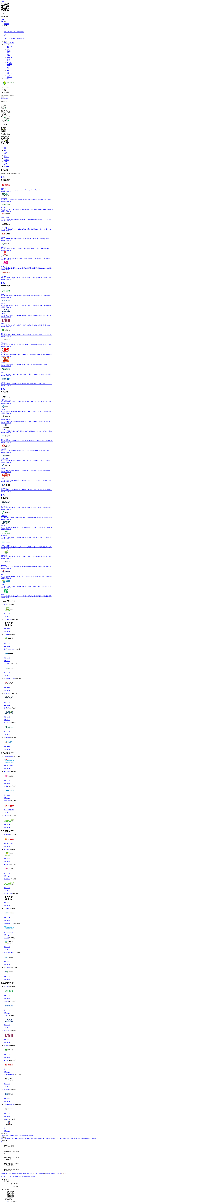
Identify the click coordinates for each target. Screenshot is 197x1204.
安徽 (37, 1138)
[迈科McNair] (6, 504)
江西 (43, 1138)
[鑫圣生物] (6, 351)
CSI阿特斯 (7, 801)
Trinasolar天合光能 (9, 756)
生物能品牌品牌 (14, 1135)
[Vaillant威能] (6, 196)
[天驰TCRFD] (6, 553)
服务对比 (11, 32)
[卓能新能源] (6, 534)
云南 (71, 1138)
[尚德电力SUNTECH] (6, 216)
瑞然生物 (6, 1045)
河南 (48, 1138)
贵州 (68, 1138)
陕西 (76, 1138)
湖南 (54, 1138)
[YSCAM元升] (6, 274)
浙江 (35, 1138)
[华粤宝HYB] (6, 514)
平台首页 (6, 24)
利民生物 (6, 1030)
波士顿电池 (7, 663)
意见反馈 (16, 38)
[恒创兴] (6, 583)
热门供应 (9, 75)
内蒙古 (19, 1138)
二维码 (2, 19)
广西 (59, 1138)
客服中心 (6, 78)
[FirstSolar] (6, 255)
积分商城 (11, 38)
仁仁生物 (6, 1001)
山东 (46, 1138)
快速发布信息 (4, 98)
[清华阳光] (6, 186)
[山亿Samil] (6, 245)
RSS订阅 (58, 1173)
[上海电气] (6, 467)
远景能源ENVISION (9, 1104)
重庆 (10, 1138)
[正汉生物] (6, 312)
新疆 (87, 1138)
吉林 (25, 1138)
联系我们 (21, 38)
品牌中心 (9, 62)
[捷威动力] (6, 524)
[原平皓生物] (6, 341)
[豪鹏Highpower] (6, 573)
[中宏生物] (6, 371)
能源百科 (9, 65)
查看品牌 (3, 191)
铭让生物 (6, 986)
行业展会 (9, 56)
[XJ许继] (6, 477)
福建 (40, 1138)
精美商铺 (21, 32)
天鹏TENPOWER (9, 649)
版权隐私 (19, 1173)
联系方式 (8, 1173)
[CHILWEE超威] (6, 226)
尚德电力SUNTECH (9, 678)
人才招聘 (9, 64)
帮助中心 (9, 73)
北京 (2, 1138)
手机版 (2, 1)
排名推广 (6, 38)
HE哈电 (7, 1119)
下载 (8, 68)
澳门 (95, 1138)
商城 (8, 47)
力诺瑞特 (6, 786)
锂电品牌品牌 (30, 1135)
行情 (8, 72)
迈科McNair (7, 693)
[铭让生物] (6, 292)
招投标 (8, 59)
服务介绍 (6, 32)
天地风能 (6, 634)
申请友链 (63, 1173)
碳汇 (8, 52)
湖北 (51, 1138)
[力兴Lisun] (6, 563)
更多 (3, 177)
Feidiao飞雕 (7, 771)
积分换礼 (41, 1173)
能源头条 (9, 46)
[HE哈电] (6, 428)
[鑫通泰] (6, 593)
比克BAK (7, 737)
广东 (57, 1138)
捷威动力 (6, 708)
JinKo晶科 (7, 815)
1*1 (1, 1142)
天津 (7, 1138)
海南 (62, 1138)
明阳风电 (6, 1089)
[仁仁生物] (6, 302)
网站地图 (25, 1173)
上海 (4, 1138)
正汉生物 (6, 1016)
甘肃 (79, 1138)
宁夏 (84, 1138)
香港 (93, 1138)
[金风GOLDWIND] (6, 437)
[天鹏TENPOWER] (6, 544)
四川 (65, 1138)
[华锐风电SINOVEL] (6, 398)
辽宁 (22, 1138)
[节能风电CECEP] (6, 486)
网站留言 (47, 1173)
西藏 (73, 1138)
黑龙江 (28, 1138)
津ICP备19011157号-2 (6, 1176)
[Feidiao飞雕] (6, 265)
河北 (13, 1138)
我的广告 (11, 43)
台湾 (90, 1138)
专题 (8, 67)
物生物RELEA (8, 619)
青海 (82, 1138)
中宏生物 (6, 722)
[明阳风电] (6, 408)
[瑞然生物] (6, 331)
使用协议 (14, 1173)
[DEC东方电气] (6, 457)
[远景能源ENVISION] (6, 418)
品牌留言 (8, 191)
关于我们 (3, 1173)
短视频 (8, 60)
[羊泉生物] (6, 361)
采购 (8, 54)
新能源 (8, 51)
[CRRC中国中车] (6, 447)
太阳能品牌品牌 (5, 1135)
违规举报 (52, 1173)
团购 (8, 70)
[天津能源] (6, 235)
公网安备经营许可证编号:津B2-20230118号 (23, 1176)
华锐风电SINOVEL (9, 1075)
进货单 (2, 21)
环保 (8, 49)
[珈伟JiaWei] (6, 206)
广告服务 (6, 43)
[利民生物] (6, 322)
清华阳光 (6, 1060)
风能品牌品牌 (22, 1135)
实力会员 (9, 77)
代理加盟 (9, 57)
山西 (15, 1138)
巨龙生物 (6, 604)
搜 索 (2, 97)
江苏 (32, 1138)
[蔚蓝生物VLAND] (6, 380)
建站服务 (16, 32)
